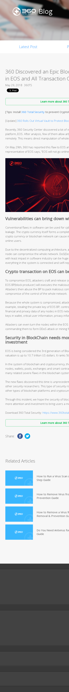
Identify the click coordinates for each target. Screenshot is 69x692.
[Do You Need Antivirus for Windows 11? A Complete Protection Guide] (19, 532)
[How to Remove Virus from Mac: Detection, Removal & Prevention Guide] (19, 496)
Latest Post (28, 46)
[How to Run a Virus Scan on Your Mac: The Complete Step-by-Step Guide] (19, 478)
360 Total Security (33, 112)
